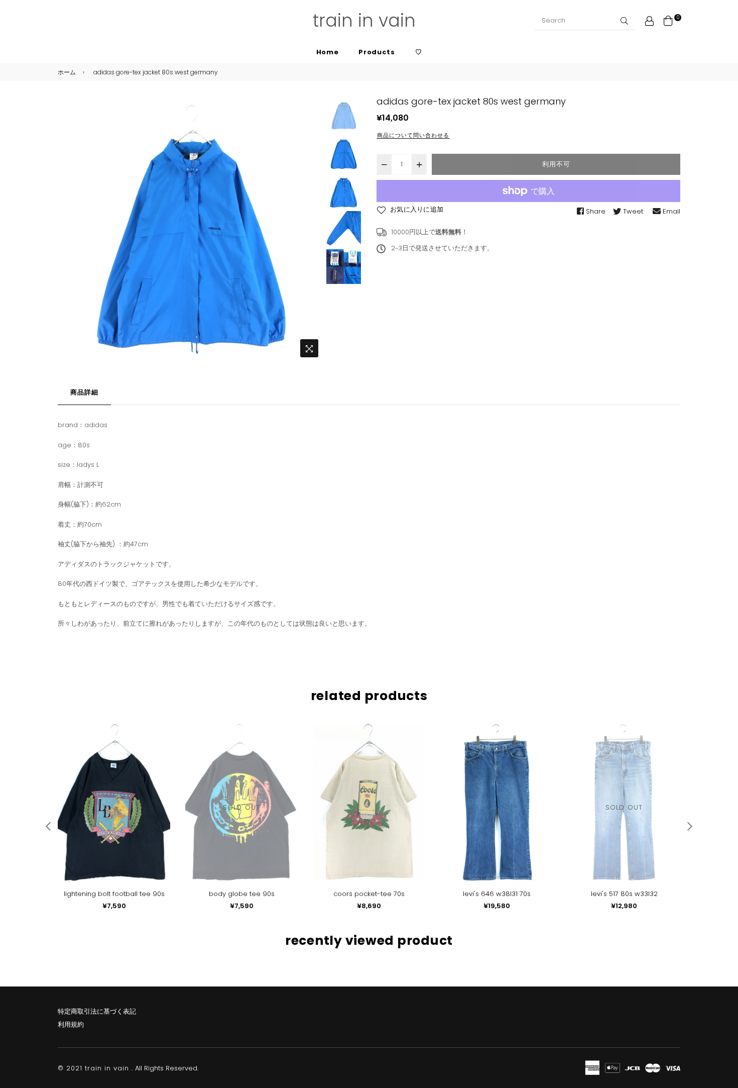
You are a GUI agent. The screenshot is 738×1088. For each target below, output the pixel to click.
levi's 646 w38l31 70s (497, 894)
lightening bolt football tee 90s (114, 894)
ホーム (67, 72)
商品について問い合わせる (413, 135)
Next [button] (310, 229)
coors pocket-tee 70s (369, 894)
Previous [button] (70, 229)
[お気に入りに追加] (159, 747)
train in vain (364, 20)
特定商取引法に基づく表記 (97, 1011)
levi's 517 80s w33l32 (624, 894)
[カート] (668, 20)
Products (376, 52)
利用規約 (71, 1024)
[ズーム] (309, 348)
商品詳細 (84, 392)
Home (327, 52)
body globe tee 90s (242, 894)
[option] (190, 229)
